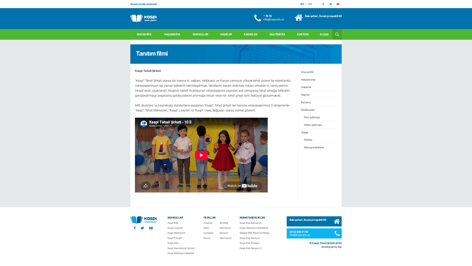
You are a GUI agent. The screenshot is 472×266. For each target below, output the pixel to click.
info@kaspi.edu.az (273, 19)
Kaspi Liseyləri (175, 227)
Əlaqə (304, 132)
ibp (340, 246)
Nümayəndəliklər (314, 147)
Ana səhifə (307, 72)
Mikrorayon (226, 238)
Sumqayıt (208, 232)
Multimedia (308, 109)
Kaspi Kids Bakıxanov (251, 222)
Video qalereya (313, 124)
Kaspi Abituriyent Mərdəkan (254, 227)
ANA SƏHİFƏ (144, 34)
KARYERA (303, 34)
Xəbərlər (306, 87)
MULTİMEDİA (277, 34)
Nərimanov (225, 227)
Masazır (224, 232)
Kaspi (143, 18)
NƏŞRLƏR (226, 34)
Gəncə (207, 238)
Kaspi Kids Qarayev (250, 238)
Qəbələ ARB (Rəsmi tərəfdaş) (254, 232)
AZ (302, 4)
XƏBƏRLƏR (250, 34)
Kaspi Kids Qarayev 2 (251, 248)
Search (337, 34)
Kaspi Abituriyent (176, 232)
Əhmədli (224, 222)
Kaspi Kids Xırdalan (249, 243)
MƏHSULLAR (200, 34)
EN (310, 4)
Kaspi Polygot (175, 238)
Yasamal (208, 222)
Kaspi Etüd (173, 243)
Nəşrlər (305, 94)
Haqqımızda (308, 79)
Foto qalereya (312, 117)
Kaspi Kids (173, 222)
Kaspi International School (181, 248)
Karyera (305, 102)
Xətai (206, 227)
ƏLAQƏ (324, 34)
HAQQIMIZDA (172, 34)
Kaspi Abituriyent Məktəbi (181, 253)
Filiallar (308, 139)
